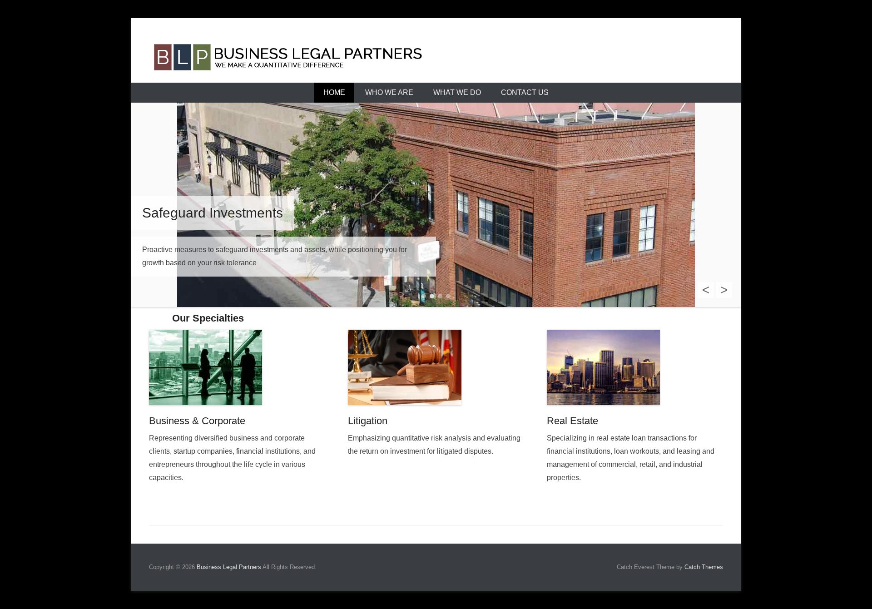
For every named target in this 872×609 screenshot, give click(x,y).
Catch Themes (703, 567)
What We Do (457, 92)
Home (334, 92)
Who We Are (389, 92)
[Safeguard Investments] (436, 205)
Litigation (367, 420)
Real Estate (572, 420)
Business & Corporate (197, 420)
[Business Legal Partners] (436, 59)
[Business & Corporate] (237, 367)
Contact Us (525, 92)
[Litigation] (436, 367)
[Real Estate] (635, 367)
